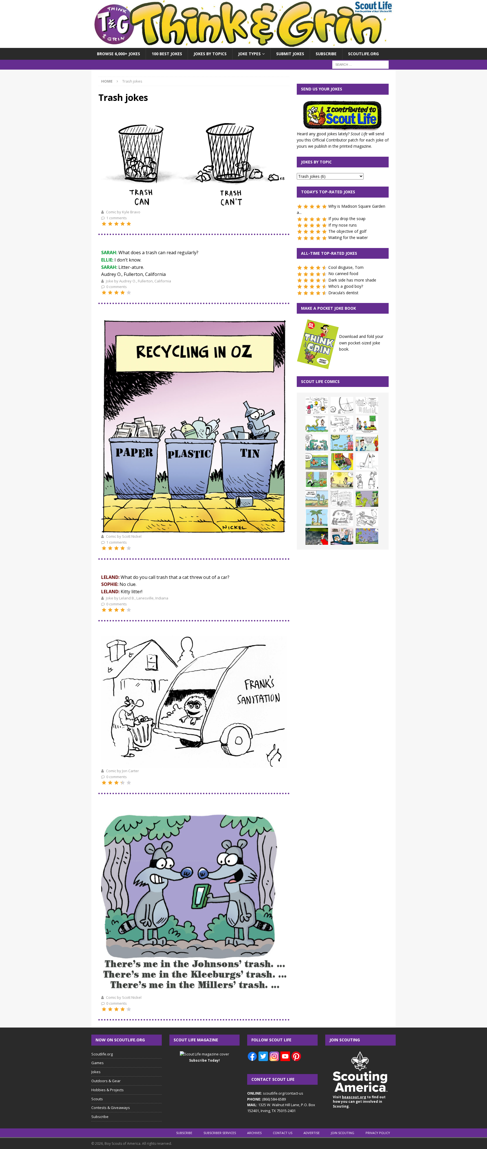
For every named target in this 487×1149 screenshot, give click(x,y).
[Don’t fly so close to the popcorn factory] (367, 442)
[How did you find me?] (317, 480)
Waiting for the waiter (348, 237)
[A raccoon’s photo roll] (194, 991)
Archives (254, 1133)
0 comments (116, 286)
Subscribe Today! (204, 1060)
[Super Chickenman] (317, 536)
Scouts (97, 1098)
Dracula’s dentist (343, 292)
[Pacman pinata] (317, 405)
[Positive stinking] (342, 498)
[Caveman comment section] (342, 517)
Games (97, 1062)
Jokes (96, 1071)
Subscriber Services (219, 1133)
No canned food (343, 273)
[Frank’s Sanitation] (194, 764)
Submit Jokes (290, 53)
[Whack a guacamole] (342, 461)
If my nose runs (342, 225)
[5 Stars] (129, 224)
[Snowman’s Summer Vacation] (342, 424)
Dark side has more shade (352, 280)
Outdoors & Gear (106, 1080)
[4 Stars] (122, 224)
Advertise (312, 1133)
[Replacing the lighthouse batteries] (367, 461)
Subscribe (326, 53)
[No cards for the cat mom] (342, 536)
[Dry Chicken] (342, 480)
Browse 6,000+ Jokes (118, 53)
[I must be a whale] (317, 461)
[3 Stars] (116, 224)
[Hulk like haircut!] (367, 498)
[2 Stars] (110, 224)
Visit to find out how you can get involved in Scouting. (359, 1102)
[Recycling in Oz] (194, 530)
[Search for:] (360, 64)
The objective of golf (347, 231)
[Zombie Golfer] (342, 442)
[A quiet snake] (317, 498)
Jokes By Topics (210, 53)
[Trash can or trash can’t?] (194, 205)
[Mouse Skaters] (367, 517)
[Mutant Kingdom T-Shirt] (367, 480)
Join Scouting (342, 1133)
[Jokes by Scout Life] (243, 44)
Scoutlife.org (363, 53)
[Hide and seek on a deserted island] (317, 517)
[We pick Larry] (367, 424)
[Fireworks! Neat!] (367, 536)
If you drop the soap (347, 218)
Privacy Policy (378, 1133)
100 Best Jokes (167, 53)
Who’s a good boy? (345, 286)
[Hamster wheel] (342, 405)
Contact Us (282, 1133)
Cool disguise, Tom (346, 267)
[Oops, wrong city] (317, 442)
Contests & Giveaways (110, 1107)
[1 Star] (104, 224)
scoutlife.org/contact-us (275, 1093)
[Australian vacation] (367, 405)
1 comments (116, 217)
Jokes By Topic (316, 162)
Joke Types (249, 53)
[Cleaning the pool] (317, 424)
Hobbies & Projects (107, 1089)
